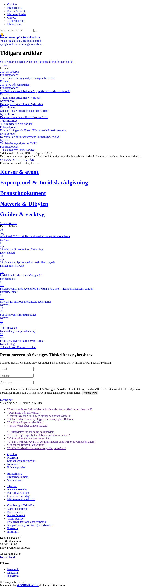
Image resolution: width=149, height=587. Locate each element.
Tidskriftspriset (15, 20)
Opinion (12, 4)
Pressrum (12, 457)
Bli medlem (14, 24)
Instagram (13, 575)
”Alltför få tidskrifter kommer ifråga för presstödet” (36, 448)
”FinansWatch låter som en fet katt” (27, 425)
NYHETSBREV (17, 489)
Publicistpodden (16, 467)
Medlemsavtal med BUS (21, 499)
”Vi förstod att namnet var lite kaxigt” (28, 438)
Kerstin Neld (7, 557)
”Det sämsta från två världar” (24, 412)
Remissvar (13, 464)
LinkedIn (12, 572)
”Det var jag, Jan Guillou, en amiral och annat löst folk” (39, 415)
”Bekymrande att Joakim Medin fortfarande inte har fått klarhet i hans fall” (49, 409)
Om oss (11, 17)
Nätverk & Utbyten (18, 492)
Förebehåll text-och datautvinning (26, 521)
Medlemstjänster (16, 14)
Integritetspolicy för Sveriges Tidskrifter (30, 525)
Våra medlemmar (17, 508)
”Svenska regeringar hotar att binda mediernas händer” (38, 435)
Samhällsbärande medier (21, 460)
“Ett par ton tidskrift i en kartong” (26, 444)
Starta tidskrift (15, 480)
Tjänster (12, 486)
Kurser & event (16, 11)
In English (13, 531)
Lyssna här (6, 399)
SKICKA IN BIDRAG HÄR (17, 159)
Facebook (13, 569)
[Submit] (35, 31)
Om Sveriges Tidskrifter (21, 505)
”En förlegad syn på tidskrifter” (25, 422)
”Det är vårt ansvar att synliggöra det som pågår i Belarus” (40, 419)
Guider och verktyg (18, 496)
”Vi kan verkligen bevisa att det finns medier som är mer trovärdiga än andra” (51, 441)
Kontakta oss (14, 512)
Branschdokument (17, 476)
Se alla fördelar (8, 223)
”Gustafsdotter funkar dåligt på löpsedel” (30, 431)
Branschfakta (14, 7)
